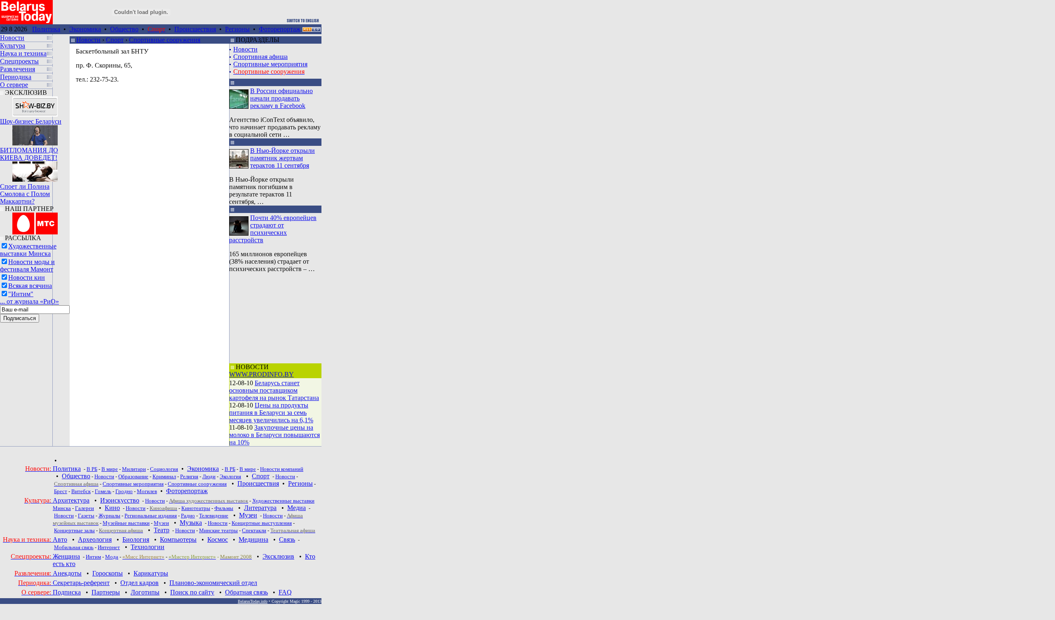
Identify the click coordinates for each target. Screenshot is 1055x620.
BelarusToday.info (252, 601)
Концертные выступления (262, 523)
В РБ (92, 469)
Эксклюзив (278, 556)
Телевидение (213, 515)
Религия (189, 476)
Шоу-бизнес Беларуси (30, 121)
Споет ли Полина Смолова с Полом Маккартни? (25, 194)
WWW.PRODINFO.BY (261, 374)
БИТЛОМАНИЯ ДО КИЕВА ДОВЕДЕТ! (29, 154)
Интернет (109, 547)
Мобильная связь (74, 547)
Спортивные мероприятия (270, 64)
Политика (46, 29)
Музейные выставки (126, 523)
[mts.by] (35, 221)
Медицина (253, 539)
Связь (287, 539)
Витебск (81, 491)
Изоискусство (119, 500)
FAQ (285, 592)
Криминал (164, 476)
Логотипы (145, 592)
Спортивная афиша (260, 56)
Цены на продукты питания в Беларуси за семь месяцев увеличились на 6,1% (271, 412)
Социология (164, 469)
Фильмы (223, 508)
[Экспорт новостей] (311, 29)
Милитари (134, 469)
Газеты (86, 515)
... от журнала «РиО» (29, 301)
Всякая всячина (30, 285)
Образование (133, 476)
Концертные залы (74, 530)
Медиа (296, 507)
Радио (188, 515)
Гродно (124, 491)
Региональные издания (150, 515)
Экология (230, 476)
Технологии (147, 546)
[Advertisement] (274, 318)
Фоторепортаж (279, 29)
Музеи (248, 515)
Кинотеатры (195, 508)
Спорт (115, 39)
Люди (209, 476)
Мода (111, 557)
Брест (60, 491)
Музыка (191, 522)
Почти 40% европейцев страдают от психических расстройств (272, 228)
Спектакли (254, 530)
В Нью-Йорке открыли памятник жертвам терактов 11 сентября (282, 158)
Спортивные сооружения (164, 39)
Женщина (66, 556)
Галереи (84, 508)
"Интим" (20, 293)
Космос (217, 539)
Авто (60, 539)
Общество (124, 29)
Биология (135, 539)
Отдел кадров (139, 582)
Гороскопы (107, 573)
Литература (260, 507)
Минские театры (218, 530)
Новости (88, 39)
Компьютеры (178, 539)
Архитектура (71, 500)
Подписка (67, 592)
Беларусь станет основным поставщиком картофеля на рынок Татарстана (274, 390)
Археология (95, 539)
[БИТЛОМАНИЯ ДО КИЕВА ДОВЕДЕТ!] (35, 133)
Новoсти (185, 530)
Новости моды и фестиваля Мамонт (27, 265)
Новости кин (26, 277)
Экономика (85, 29)
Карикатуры (151, 573)
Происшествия (195, 29)
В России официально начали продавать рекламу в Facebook (281, 98)
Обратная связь (246, 592)
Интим (93, 557)
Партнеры (105, 592)
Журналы (109, 515)
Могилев (147, 491)
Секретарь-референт (81, 582)
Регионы (237, 29)
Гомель (103, 491)
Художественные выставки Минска (28, 250)
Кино (112, 507)
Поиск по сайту (192, 592)
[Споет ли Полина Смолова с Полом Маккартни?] (35, 169)
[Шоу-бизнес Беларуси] (35, 104)
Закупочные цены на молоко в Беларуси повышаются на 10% (274, 435)
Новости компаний (281, 469)
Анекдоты (67, 573)
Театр (161, 529)
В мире (109, 469)
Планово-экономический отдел (213, 582)
